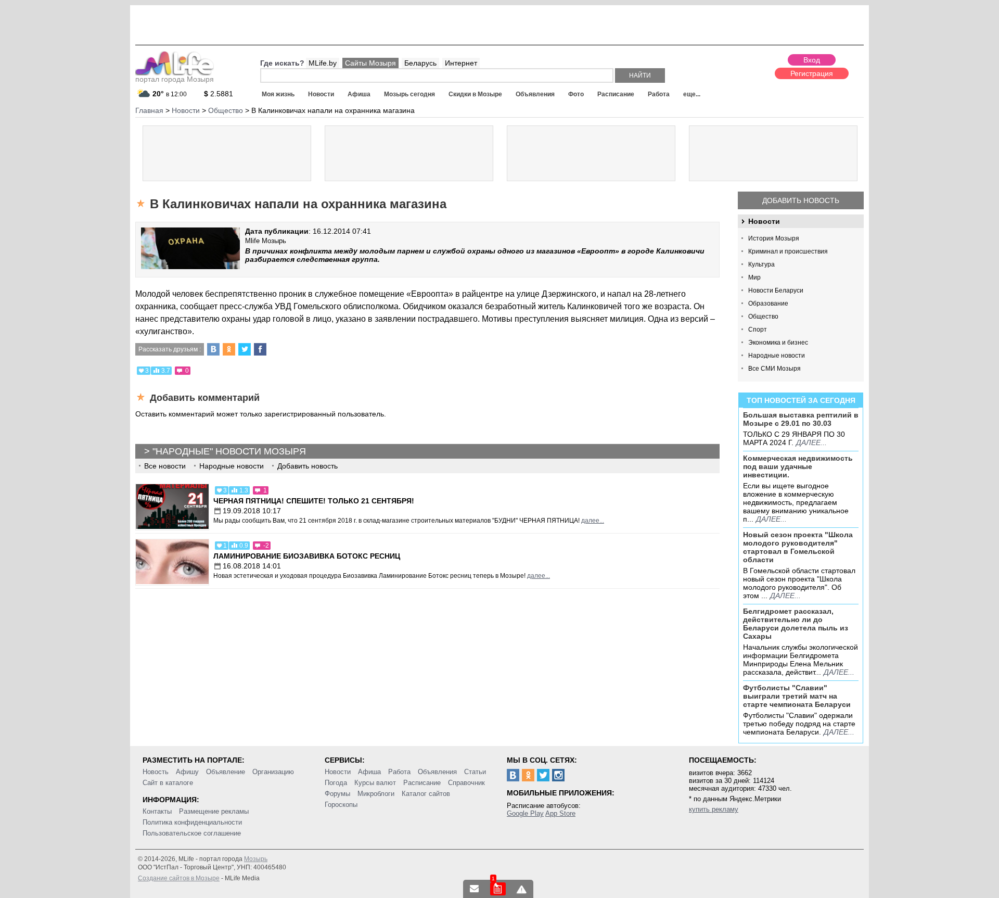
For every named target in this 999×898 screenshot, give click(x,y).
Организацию (273, 772)
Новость (156, 772)
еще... (691, 94)
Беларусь (420, 63)
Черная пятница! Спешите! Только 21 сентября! (313, 501)
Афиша (359, 94)
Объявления (535, 94)
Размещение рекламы (214, 811)
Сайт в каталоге (168, 783)
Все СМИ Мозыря (774, 368)
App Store (560, 813)
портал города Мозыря (174, 79)
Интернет (461, 63)
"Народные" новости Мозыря (229, 451)
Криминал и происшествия (788, 251)
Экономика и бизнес (778, 342)
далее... (811, 442)
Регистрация (811, 73)
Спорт (757, 329)
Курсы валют (375, 783)
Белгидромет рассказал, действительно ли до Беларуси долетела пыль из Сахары (795, 623)
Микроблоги (375, 794)
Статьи (475, 772)
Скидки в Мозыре (475, 94)
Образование (768, 303)
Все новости (165, 466)
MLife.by (323, 63)
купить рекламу (713, 809)
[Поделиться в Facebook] (260, 349)
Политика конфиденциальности (192, 822)
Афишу (187, 772)
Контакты (157, 811)
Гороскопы (341, 804)
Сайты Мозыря (370, 63)
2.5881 (218, 94)
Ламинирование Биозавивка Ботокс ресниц (306, 556)
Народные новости (776, 355)
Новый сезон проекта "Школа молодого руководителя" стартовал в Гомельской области (798, 547)
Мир (754, 277)
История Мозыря (773, 238)
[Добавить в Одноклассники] (229, 349)
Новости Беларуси (775, 290)
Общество (763, 316)
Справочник (466, 783)
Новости (321, 94)
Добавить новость (800, 200)
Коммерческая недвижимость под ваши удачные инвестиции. (798, 466)
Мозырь (255, 859)
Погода (336, 783)
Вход (811, 60)
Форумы (337, 794)
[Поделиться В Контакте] (213, 349)
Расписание (615, 94)
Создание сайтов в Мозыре (179, 878)
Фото (576, 94)
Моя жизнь (278, 94)
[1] (498, 888)
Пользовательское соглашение (192, 833)
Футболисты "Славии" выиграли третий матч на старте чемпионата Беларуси (797, 696)
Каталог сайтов (426, 794)
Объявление (225, 772)
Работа (659, 94)
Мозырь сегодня (409, 94)
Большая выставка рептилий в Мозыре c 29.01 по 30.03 (801, 419)
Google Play (525, 813)
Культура (761, 264)
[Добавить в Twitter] (244, 349)
